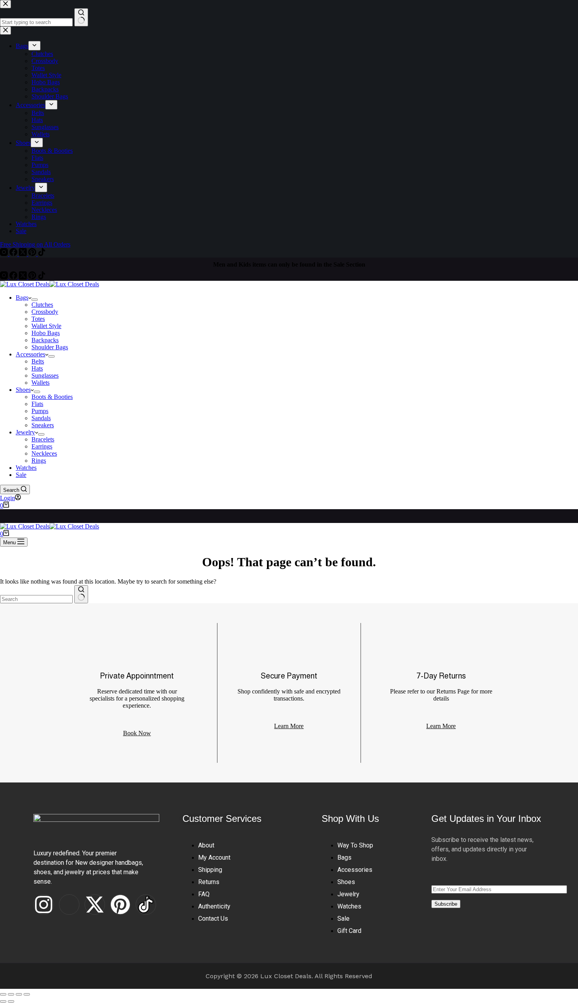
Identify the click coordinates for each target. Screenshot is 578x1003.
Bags (22, 297)
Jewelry (25, 432)
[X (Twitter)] (23, 277)
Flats (37, 403)
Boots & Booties (52, 396)
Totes (38, 318)
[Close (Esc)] (27, 994)
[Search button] (81, 594)
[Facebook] (14, 277)
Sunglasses (45, 375)
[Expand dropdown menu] (34, 299)
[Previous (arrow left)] (3, 1001)
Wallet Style (46, 326)
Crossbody (44, 311)
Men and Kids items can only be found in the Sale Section (289, 263)
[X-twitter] (95, 904)
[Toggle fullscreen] (11, 994)
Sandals (41, 418)
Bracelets (42, 439)
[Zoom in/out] (3, 994)
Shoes (23, 389)
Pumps (39, 411)
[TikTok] (42, 277)
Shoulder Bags (49, 347)
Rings (38, 460)
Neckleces (44, 453)
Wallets (40, 382)
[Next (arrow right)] (11, 1001)
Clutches (42, 304)
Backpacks (45, 340)
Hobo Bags (45, 333)
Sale (21, 474)
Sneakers (42, 425)
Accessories (30, 354)
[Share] (19, 994)
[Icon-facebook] (69, 904)
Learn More (441, 726)
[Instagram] (4, 277)
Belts (37, 361)
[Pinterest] (33, 277)
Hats (37, 368)
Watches (26, 467)
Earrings (41, 446)
